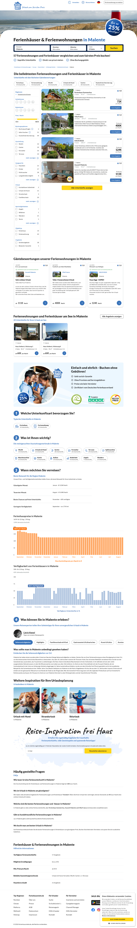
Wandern (29, 216)
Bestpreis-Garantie (29, 246)
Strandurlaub (29, 194)
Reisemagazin (54, 907)
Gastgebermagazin (73, 904)
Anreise (56, 47)
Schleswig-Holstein (40, 666)
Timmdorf (66, 795)
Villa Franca (78, 117)
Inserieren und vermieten (75, 900)
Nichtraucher (29, 172)
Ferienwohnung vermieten (114, 2)
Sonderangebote (29, 242)
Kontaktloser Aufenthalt (29, 187)
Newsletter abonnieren (98, 751)
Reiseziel (18, 47)
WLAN (29, 144)
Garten (29, 147)
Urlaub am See (43, 657)
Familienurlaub (29, 197)
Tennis (29, 219)
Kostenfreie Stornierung (29, 135)
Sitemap (17, 915)
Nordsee (17, 900)
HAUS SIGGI (79, 141)
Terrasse (29, 154)
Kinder (29, 169)
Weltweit (17, 911)
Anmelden (75, 2)
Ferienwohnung (29, 234)
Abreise (73, 47)
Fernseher (29, 150)
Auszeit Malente (80, 165)
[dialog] (117, 909)
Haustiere (29, 166)
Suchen (114, 48)
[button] (117, 923)
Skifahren (29, 212)
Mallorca (17, 907)
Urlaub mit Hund (29, 191)
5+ (33, 102)
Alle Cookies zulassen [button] (117, 919)
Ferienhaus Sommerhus (83, 92)
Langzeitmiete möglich (29, 176)
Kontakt (52, 915)
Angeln (29, 209)
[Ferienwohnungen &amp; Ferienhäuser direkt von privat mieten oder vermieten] (29, 7)
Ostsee (16, 904)
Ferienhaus (29, 231)
